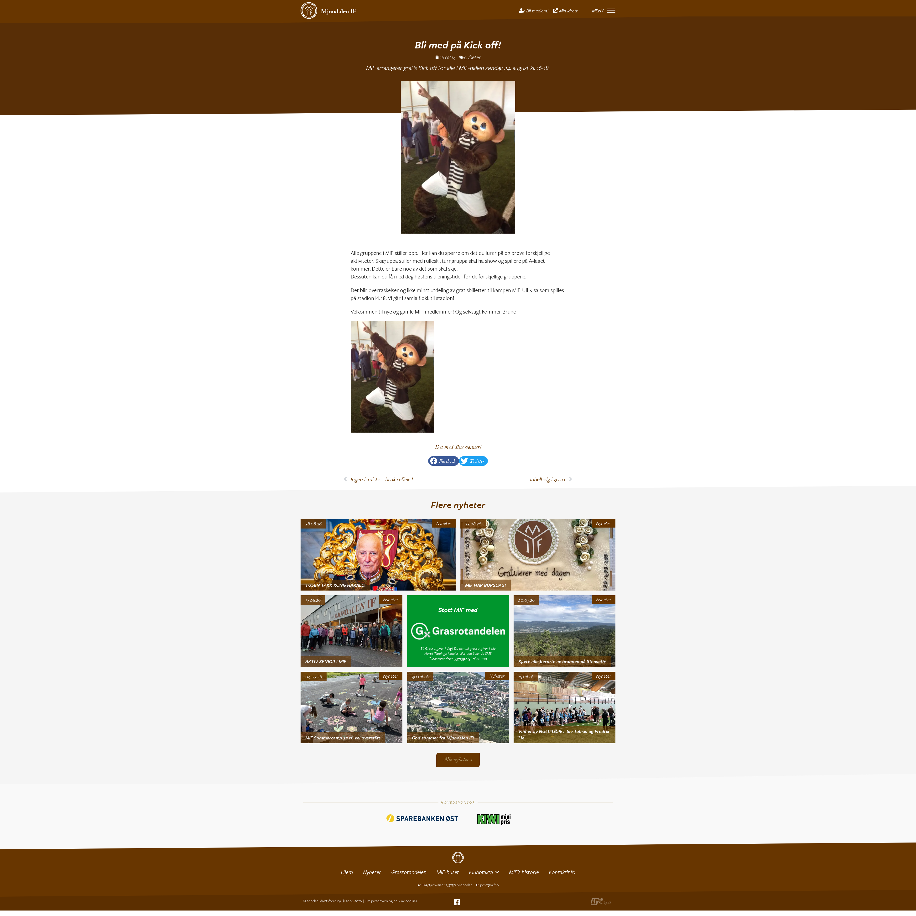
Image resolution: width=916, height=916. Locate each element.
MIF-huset (448, 872)
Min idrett (568, 10)
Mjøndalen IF (338, 12)
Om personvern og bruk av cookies (391, 900)
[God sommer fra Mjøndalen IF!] (458, 707)
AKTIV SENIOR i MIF (325, 661)
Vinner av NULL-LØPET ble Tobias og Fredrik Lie (563, 734)
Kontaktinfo (562, 872)
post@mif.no (489, 884)
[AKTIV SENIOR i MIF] (351, 631)
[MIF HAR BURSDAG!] (537, 555)
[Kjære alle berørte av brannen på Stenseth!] (564, 631)
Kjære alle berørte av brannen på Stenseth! (562, 661)
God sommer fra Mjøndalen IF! (443, 737)
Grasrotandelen (409, 872)
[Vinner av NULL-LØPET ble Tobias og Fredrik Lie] (564, 707)
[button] (443, 461)
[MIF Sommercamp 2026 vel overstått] (351, 707)
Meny (598, 10)
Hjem (347, 872)
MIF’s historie (524, 872)
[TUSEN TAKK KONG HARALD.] (378, 555)
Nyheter (472, 57)
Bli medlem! (537, 10)
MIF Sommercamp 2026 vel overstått (342, 737)
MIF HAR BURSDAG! (485, 585)
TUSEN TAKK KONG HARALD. (335, 585)
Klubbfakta (481, 872)
